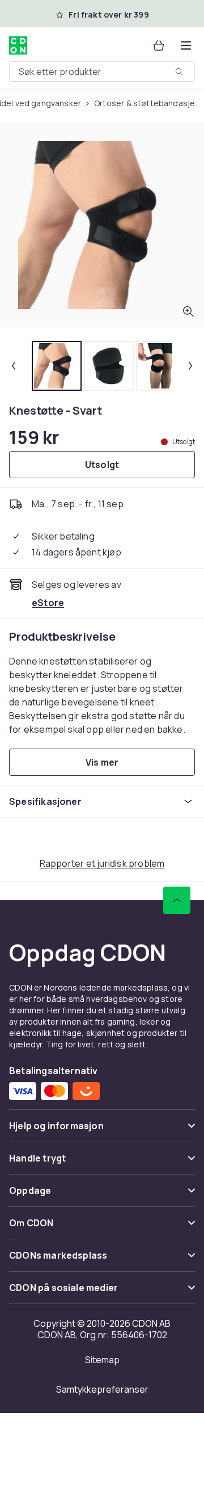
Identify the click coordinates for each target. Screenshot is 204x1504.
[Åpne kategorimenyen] (185, 45)
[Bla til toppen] (176, 900)
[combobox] (102, 71)
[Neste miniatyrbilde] (190, 365)
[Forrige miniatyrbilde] (13, 365)
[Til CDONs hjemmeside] (19, 45)
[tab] (57, 366)
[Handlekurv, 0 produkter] (158, 45)
